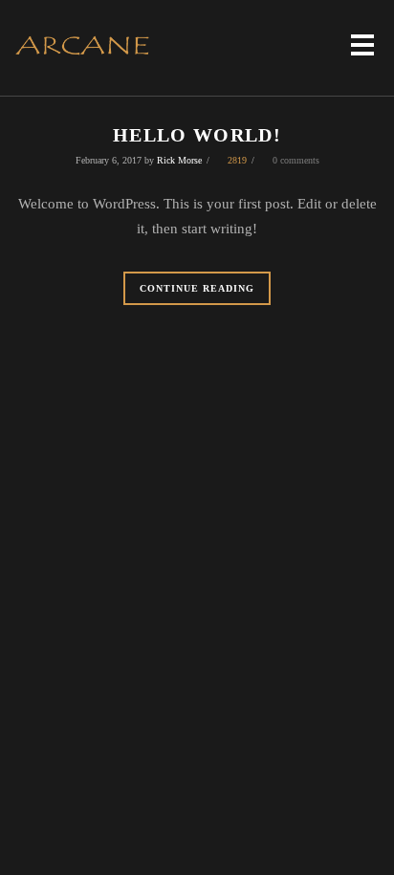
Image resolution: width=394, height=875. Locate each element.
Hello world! (197, 135)
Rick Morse (179, 160)
